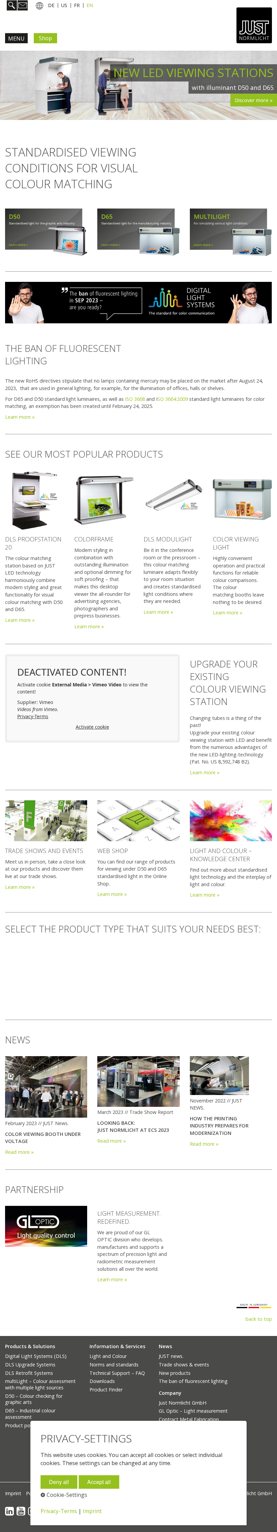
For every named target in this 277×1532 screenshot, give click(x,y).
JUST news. (171, 1356)
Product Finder (106, 1389)
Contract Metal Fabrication (189, 1419)
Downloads (102, 1381)
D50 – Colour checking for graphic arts (33, 1399)
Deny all (59, 1482)
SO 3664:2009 (172, 399)
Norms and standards (114, 1364)
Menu (16, 38)
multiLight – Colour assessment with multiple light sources (40, 1384)
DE (51, 5)
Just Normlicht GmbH (182, 1403)
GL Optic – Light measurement (193, 1411)
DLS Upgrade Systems (30, 1364)
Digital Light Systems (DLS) (36, 1356)
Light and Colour (108, 1356)
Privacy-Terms (32, 716)
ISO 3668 (135, 399)
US (64, 5)
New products (175, 1373)
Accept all (99, 1482)
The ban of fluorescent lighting (193, 1381)
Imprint (13, 1493)
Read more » (19, 1152)
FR (77, 5)
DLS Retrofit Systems (29, 1373)
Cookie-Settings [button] (66, 1495)
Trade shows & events (184, 1364)
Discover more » (254, 100)
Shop (45, 38)
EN (89, 5)
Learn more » (20, 417)
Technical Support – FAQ (117, 1373)
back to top (259, 1319)
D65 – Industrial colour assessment (30, 1413)
